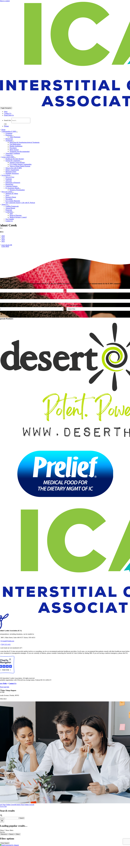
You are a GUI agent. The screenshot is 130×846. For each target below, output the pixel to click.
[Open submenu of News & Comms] (13, 192)
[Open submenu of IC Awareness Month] (20, 188)
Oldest (18, 834)
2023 (3, 241)
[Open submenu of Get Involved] (10, 175)
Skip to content (5, 1)
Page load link (4, 687)
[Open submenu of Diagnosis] (13, 135)
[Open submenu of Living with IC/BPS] (15, 157)
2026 (3, 236)
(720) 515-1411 (6, 644)
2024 (3, 239)
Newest (11, 834)
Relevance (4, 834)
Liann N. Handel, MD (6, 245)
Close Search (5, 843)
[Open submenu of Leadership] (13, 212)
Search (22, 818)
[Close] (1, 689)
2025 (3, 238)
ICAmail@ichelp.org (7, 641)
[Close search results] (2, 820)
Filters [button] (6, 830)
